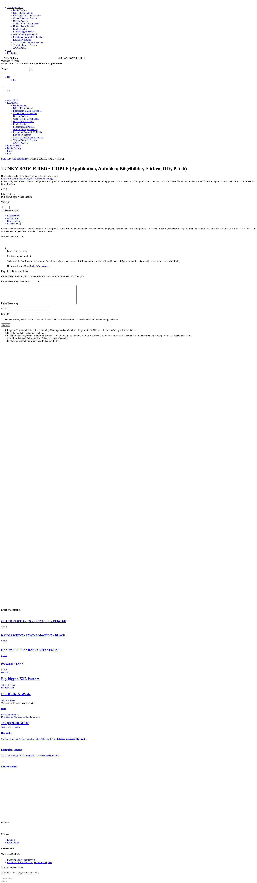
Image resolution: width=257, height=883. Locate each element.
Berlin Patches (20, 10)
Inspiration (12, 53)
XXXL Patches (20, 47)
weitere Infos (13, 218)
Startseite (5, 158)
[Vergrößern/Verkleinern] (11, 878)
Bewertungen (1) (15, 221)
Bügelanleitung (14, 223)
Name (5, 308)
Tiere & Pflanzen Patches (25, 45)
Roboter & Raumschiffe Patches (28, 37)
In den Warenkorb (10, 210)
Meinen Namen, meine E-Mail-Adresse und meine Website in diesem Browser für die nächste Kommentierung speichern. (62, 319)
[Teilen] (5, 878)
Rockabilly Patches (22, 39)
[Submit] (31, 69)
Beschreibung (13, 215)
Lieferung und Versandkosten (21, 860)
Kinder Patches (20, 29)
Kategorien (12, 102)
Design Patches (20, 21)
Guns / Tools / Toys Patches (26, 23)
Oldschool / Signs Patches (25, 34)
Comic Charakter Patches (25, 18)
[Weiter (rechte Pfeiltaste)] (5, 881)
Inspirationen (13, 842)
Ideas (9, 151)
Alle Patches (13, 100)
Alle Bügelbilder (15, 7)
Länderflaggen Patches (24, 31)
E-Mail (5, 314)
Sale (9, 50)
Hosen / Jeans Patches (23, 26)
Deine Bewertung (10, 281)
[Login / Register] (2, 72)
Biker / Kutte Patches (23, 13)
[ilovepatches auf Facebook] (2, 828)
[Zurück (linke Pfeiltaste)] (2, 881)
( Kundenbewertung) (42, 178)
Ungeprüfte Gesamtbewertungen (16, 178)
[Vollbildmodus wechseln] (8, 878)
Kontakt (11, 840)
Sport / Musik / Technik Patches (28, 42)
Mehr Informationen (39, 266)
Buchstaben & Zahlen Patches (27, 15)
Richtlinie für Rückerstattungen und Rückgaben (29, 862)
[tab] (131, 215)
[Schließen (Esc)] (2, 878)
